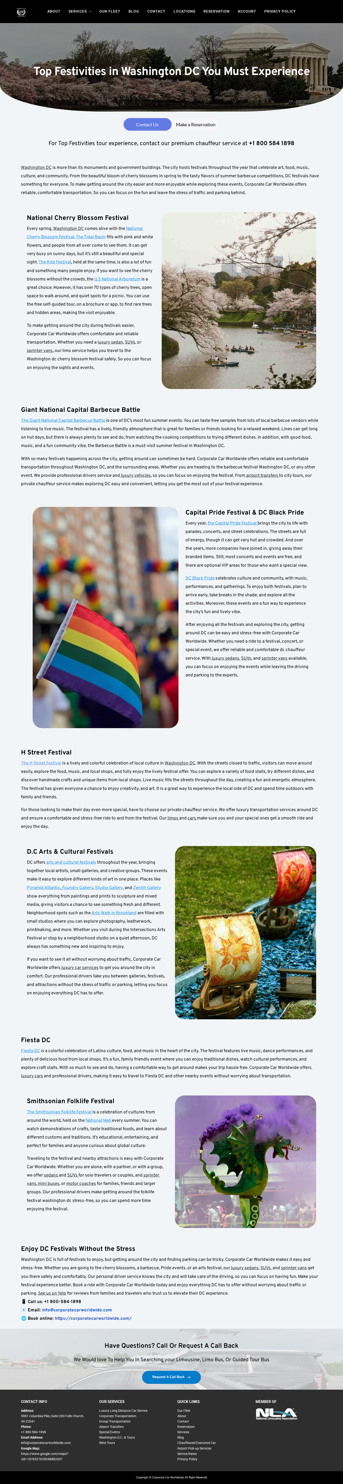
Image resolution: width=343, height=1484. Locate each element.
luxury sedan (110, 342)
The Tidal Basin (90, 237)
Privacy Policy (280, 11)
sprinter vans (40, 351)
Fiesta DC (30, 1051)
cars (192, 818)
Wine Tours (107, 1443)
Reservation (216, 11)
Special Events (109, 1432)
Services (78, 11)
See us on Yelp (52, 1293)
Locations (184, 11)
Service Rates (187, 1454)
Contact (156, 11)
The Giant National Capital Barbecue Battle (63, 420)
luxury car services (79, 968)
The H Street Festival (41, 763)
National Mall (99, 1120)
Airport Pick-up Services (194, 1448)
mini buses (48, 1184)
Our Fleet (109, 11)
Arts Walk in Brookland (113, 913)
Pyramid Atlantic (43, 888)
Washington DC (36, 168)
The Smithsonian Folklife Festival (59, 1112)
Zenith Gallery (147, 888)
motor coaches (81, 1184)
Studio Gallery (109, 888)
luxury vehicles (135, 475)
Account (247, 11)
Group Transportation (115, 1421)
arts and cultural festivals (71, 862)
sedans (51, 1175)
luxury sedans (225, 658)
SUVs (130, 342)
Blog (134, 11)
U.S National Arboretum (117, 279)
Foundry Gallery (77, 888)
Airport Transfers (111, 1427)
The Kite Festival (54, 262)
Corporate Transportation (117, 1416)
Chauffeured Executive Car (196, 1443)
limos (173, 818)
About (53, 11)
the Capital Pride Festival (233, 523)
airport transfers (262, 475)
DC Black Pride (200, 578)
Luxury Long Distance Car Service (123, 1410)
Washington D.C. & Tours (117, 1437)
